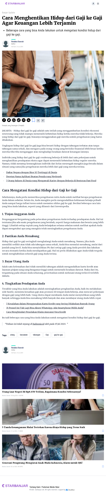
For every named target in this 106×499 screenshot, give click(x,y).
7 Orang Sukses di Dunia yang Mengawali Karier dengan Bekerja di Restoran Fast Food (51, 180)
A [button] (38, 120)
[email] (24, 120)
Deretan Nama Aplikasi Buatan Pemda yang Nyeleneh (34, 176)
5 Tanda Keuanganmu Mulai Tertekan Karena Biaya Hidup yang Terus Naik (43, 427)
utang (12, 335)
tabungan (36, 335)
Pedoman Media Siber (50, 487)
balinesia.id (38, 324)
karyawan (24, 335)
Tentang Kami (34, 487)
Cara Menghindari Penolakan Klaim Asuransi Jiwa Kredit (36, 312)
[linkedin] (29, 120)
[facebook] (4, 120)
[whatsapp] (14, 120)
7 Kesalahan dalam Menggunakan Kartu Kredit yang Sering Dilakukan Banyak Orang (50, 303)
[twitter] (9, 120)
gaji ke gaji (58, 335)
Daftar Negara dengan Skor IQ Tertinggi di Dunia (31, 172)
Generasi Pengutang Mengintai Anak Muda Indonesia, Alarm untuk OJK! (42, 463)
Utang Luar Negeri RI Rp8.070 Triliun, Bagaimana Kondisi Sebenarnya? (41, 391)
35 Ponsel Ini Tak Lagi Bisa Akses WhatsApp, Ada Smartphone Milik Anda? (45, 308)
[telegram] (19, 120)
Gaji (47, 335)
